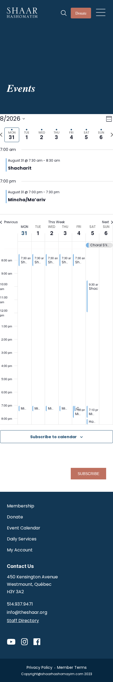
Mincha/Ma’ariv (27, 200)
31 (24, 233)
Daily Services (21, 539)
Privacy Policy (39, 667)
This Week (56, 222)
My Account (20, 550)
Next (105, 222)
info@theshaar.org (27, 612)
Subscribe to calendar (53, 437)
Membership (20, 506)
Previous (11, 222)
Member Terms (72, 667)
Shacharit (20, 168)
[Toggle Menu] (100, 11)
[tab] (11, 135)
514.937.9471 (20, 604)
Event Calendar (23, 528)
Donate (80, 13)
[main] (56, 278)
